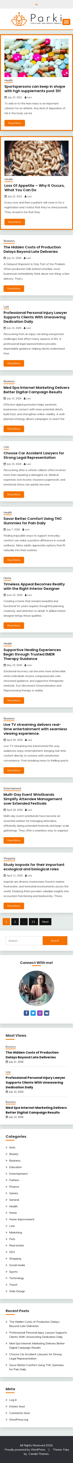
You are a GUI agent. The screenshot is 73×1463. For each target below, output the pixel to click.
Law (6, 306)
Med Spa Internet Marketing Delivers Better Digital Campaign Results (36, 390)
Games (13, 1193)
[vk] (46, 1013)
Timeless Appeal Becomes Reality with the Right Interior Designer (34, 586)
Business (9, 241)
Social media (17, 1265)
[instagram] (40, 1013)
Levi (29, 97)
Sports (13, 1271)
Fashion (14, 1180)
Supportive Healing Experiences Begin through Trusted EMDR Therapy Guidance (32, 654)
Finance (14, 1186)
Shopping (9, 858)
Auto (12, 1147)
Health (8, 80)
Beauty (13, 1154)
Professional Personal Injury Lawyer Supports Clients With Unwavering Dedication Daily (35, 317)
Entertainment (12, 788)
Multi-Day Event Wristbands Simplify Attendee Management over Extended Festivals (33, 799)
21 (33, 921)
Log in (13, 1400)
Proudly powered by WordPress (25, 1449)
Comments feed (19, 1413)
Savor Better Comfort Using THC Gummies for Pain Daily (33, 521)
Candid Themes (39, 1454)
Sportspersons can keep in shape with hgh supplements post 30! (34, 88)
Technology (16, 1278)
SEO (12, 1252)
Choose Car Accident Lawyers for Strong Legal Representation (34, 455)
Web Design (17, 1291)
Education (15, 1167)
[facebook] (26, 1013)
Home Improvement (21, 1219)
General (14, 1199)
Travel (13, 1284)
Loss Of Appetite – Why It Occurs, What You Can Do (34, 187)
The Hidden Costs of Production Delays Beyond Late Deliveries (32, 249)
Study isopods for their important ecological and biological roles (34, 867)
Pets (12, 1239)
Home (7, 578)
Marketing (15, 1232)
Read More (14, 123)
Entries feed (17, 1406)
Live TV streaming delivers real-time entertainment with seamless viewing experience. (35, 729)
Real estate (16, 1245)
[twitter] (33, 1013)
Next (45, 921)
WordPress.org (18, 1419)
